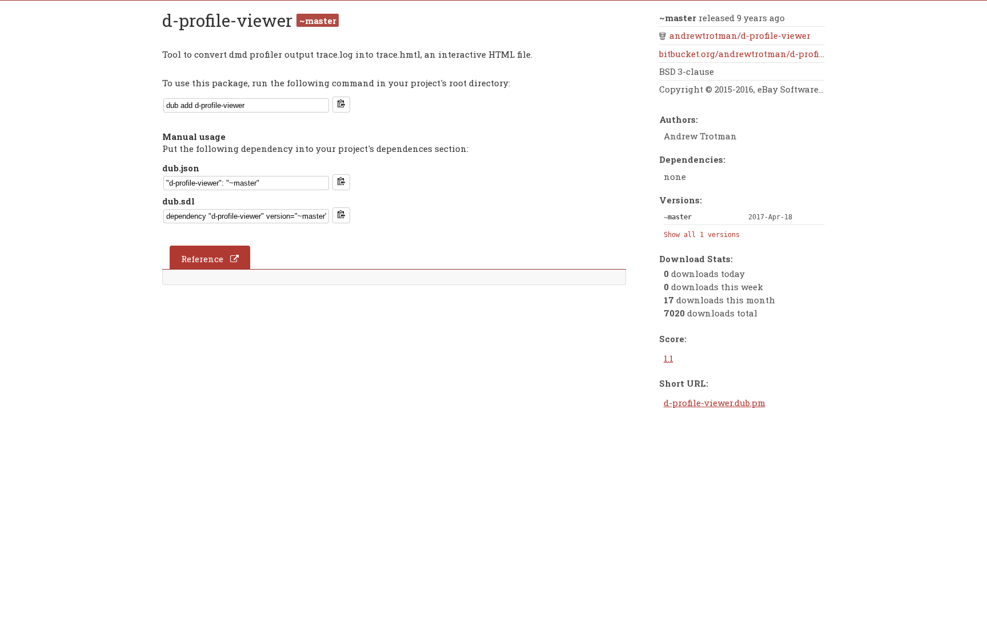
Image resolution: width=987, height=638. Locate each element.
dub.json (180, 168)
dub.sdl (178, 201)
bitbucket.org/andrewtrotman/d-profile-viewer (759, 53)
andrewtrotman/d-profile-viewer (740, 35)
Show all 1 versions (702, 235)
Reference (202, 258)
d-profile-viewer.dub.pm (714, 402)
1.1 (668, 358)
